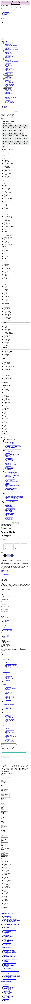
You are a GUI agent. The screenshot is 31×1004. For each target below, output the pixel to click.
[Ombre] (2, 809)
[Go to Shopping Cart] (1, 8)
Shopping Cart (6, 13)
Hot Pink (7, 411)
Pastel (6, 256)
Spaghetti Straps (8, 378)
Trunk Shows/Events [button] (8, 704)
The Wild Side (9, 517)
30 (22, 133)
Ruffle (6, 275)
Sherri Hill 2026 (10, 442)
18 (11, 130)
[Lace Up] (4, 802)
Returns (5, 621)
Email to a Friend (4, 571)
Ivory (6, 421)
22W (12, 138)
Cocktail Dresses (9, 163)
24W (19, 138)
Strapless (7, 342)
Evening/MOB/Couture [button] (6, 947)
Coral (6, 419)
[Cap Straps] (4, 851)
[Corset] (5, 797)
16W (18, 136)
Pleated (6, 225)
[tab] (16, 443)
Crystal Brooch (8, 267)
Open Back (7, 223)
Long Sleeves (8, 365)
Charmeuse (7, 284)
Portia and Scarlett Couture (12, 485)
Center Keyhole (8, 217)
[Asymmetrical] (4, 826)
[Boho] (4, 788)
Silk (6, 297)
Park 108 (8, 484)
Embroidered (8, 268)
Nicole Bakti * (9, 486)
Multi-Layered (8, 222)
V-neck (6, 345)
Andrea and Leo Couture (12, 454)
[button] (5, 41)
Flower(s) (7, 271)
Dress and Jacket (9, 187)
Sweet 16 (7, 177)
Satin (6, 295)
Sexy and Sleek (8, 198)
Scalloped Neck (8, 338)
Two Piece (7, 208)
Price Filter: (5, 115)
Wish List (5, 637)
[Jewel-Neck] (4, 835)
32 (5, 136)
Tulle (6, 300)
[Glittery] (2, 806)
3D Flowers (9, 504)
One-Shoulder (8, 335)
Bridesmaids (8, 160)
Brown (6, 425)
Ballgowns (8, 505)
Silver (6, 429)
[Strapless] (4, 854)
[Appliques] (4, 812)
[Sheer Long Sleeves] (5, 848)
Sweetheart (7, 343)
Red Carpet (7, 176)
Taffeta (6, 299)
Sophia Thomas (9, 467)
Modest (6, 194)
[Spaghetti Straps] (4, 853)
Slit (5, 229)
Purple (6, 403)
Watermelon (7, 414)
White (6, 431)
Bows (6, 265)
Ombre (6, 255)
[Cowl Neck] (4, 831)
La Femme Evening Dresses (13, 481)
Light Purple (8, 406)
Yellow (6, 388)
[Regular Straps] (4, 852)
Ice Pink (7, 408)
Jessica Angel (9, 458)
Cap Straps (7, 375)
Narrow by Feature (7, 153)
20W (6, 138)
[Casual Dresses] (6, 782)
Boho (6, 185)
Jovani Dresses (10, 459)
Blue (6, 401)
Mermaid (7, 354)
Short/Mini (7, 315)
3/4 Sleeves (7, 363)
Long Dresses (8, 192)
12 (20, 128)
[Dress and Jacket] (4, 789)
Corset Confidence (10, 508)
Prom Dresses (8, 173)
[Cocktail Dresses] (6, 784)
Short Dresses (8, 201)
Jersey (6, 289)
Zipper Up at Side (9, 244)
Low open (7, 240)
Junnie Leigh (9, 480)
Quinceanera (8, 174)
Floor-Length (8, 312)
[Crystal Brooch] (4, 816)
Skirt (6, 202)
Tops (6, 205)
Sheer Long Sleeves (9, 366)
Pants (6, 195)
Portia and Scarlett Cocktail (12, 498)
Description (6, 574)
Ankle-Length (8, 307)
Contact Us (6, 620)
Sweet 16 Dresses (10, 511)
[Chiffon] (3, 820)
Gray (6, 428)
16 (5, 130)
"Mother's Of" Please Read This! (14, 446)
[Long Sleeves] (5, 847)
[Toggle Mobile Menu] (1, 652)
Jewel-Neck (7, 330)
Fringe (6, 272)
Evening (7, 166)
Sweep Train (8, 317)
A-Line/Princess (8, 351)
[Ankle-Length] (4, 825)
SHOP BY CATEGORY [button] (6, 981)
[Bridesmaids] (6, 781)
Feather (6, 270)
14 (26, 128)
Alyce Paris (9, 451)
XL (26, 144)
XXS (26, 141)
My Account (6, 12)
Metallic (7, 252)
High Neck (7, 329)
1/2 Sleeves (7, 362)
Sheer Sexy (7, 199)
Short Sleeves (8, 368)
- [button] (4, 441)
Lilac (6, 405)
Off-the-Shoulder (9, 333)
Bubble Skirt (8, 215)
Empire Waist (8, 353)
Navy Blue (7, 402)
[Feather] (3, 821)
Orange (6, 418)
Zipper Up (7, 242)
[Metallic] (2, 807)
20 (16, 130)
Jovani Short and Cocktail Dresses (14, 496)
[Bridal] (6, 780)
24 (5, 133)
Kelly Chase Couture (11, 488)
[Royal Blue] (12, 555)
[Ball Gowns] (4, 786)
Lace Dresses (8, 188)
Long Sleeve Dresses (11, 515)
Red (6, 416)
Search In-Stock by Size (8, 121)
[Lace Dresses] (4, 790)
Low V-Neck (8, 332)
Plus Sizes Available (9, 226)
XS (5, 144)
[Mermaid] (4, 840)
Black (6, 427)
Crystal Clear (9, 510)
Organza (7, 293)
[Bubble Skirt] (5, 793)
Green (6, 392)
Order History (6, 636)
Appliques (7, 262)
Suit (6, 204)
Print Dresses (8, 197)
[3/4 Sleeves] (5, 845)
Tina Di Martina (10, 490)
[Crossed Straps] (4, 800)
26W (26, 138)
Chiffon (6, 286)
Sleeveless (7, 369)
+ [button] (4, 493)
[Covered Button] (4, 799)
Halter (6, 327)
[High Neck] (4, 834)
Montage (8, 483)
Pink (6, 409)
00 (11, 125)
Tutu (6, 207)
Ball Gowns (7, 184)
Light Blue (7, 398)
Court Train (7, 311)
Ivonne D (8, 476)
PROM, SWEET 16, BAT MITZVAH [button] (10, 924)
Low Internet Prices (7, 622)
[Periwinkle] (8, 555)
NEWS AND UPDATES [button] (7, 913)
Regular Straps (8, 377)
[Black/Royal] (5, 555)
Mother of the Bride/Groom (11, 172)
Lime (6, 393)
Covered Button (8, 235)
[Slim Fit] (4, 841)
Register (5, 14)
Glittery (6, 250)
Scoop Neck (8, 339)
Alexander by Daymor (11, 472)
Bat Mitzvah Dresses (11, 506)
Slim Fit (7, 355)
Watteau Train (8, 320)
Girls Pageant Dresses (10, 169)
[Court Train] (4, 829)
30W (12, 141)
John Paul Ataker (10, 477)
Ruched (6, 227)
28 (16, 133)
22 (22, 130)
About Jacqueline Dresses (9, 627)
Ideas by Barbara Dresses (12, 475)
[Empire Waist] (4, 839)
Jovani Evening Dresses (12, 479)
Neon (6, 253)
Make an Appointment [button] (8, 659)
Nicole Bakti (9, 463)
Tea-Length (7, 318)
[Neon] (2, 808)
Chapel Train (8, 310)
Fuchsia (7, 412)
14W (11, 136)
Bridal (6, 159)
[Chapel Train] (4, 827)
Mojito (6, 389)
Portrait (6, 336)
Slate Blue (7, 399)
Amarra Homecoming (11, 494)
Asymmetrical (8, 308)
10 (15, 128)
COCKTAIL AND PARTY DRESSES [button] (10, 971)
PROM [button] (5, 684)
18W (25, 136)
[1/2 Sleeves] (5, 844)
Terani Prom (9, 468)
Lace (6, 274)
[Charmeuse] (3, 819)
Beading (7, 264)
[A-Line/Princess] (4, 838)
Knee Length (8, 314)
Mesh (6, 292)
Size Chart (3, 568)
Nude (6, 422)
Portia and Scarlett (11, 464)
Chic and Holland (10, 455)
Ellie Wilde (9, 456)
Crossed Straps (8, 237)
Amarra (8, 453)
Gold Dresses (9, 514)
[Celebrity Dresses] (5, 794)
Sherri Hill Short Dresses (12, 500)
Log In (5, 16)
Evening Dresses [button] (7, 725)
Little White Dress (9, 191)
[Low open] (4, 803)
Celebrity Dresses (9, 216)
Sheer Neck (7, 340)
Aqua (6, 395)
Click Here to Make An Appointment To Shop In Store (15, 3)
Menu (2, 39)
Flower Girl (7, 167)
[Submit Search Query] (17, 744)
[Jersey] (3, 822)
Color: (2, 552)
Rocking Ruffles (10, 513)
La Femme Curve (10, 462)
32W (19, 141)
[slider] (27, 752)
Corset (6, 219)
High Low (7, 220)
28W (6, 141)
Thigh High (9, 518)
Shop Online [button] (6, 672)
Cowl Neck (7, 326)
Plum (6, 415)
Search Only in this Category (9, 114)
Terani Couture (10, 489)
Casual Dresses (8, 161)
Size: (2, 541)
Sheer (6, 241)
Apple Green (8, 390)
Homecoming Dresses (11, 509)
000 (6, 125)
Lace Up (7, 238)
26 (11, 133)
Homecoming (8, 170)
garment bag (9, 519)
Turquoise (7, 396)
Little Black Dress (9, 189)
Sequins (7, 278)
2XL (6, 146)
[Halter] (4, 833)
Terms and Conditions (8, 630)
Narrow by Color (7, 385)
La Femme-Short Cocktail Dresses (14, 497)
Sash (6, 277)
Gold (6, 424)
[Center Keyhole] (5, 795)
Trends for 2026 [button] (7, 712)
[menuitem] (16, 12)
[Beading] (4, 813)
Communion (8, 164)
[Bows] (4, 815)
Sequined (7, 296)
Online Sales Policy (5, 570)
